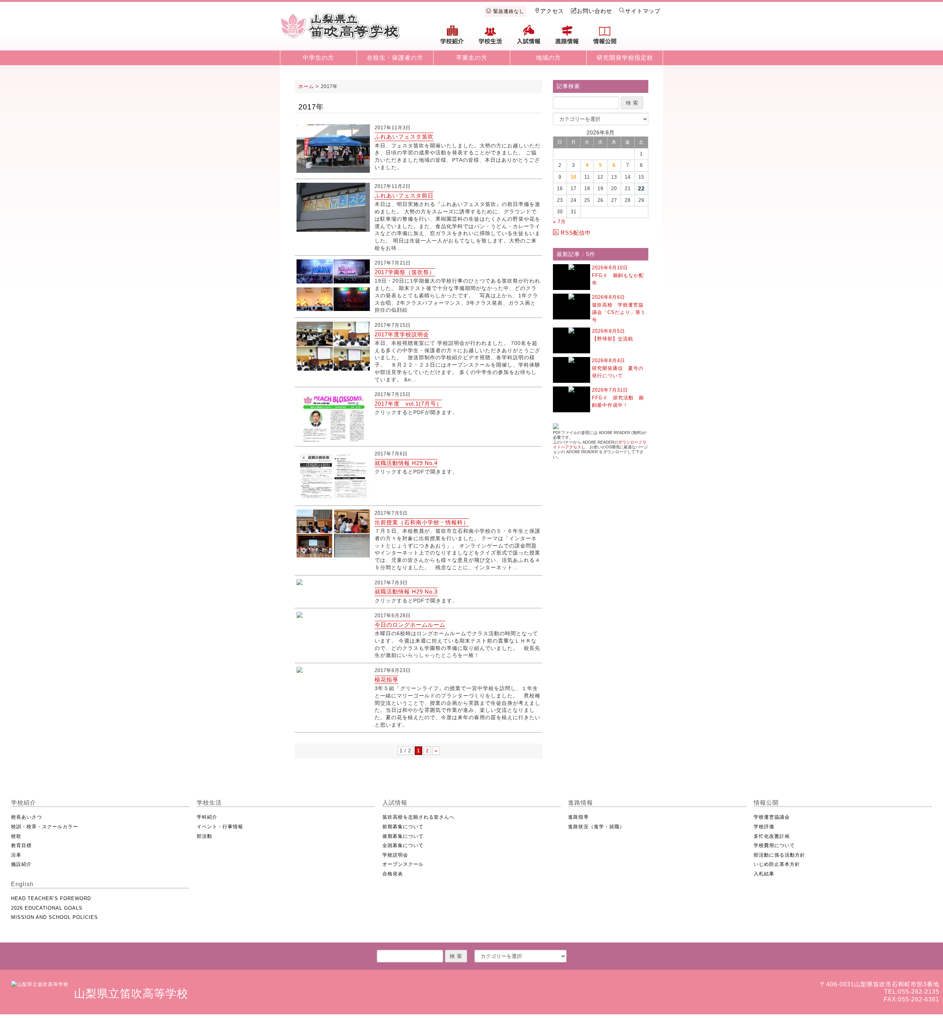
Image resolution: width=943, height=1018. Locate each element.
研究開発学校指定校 (625, 58)
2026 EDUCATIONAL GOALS (47, 908)
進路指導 (578, 817)
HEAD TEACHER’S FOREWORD (51, 898)
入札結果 (764, 874)
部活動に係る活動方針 (779, 855)
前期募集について (403, 826)
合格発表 (392, 874)
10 (573, 177)
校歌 (16, 836)
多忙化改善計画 (772, 836)
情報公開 (605, 37)
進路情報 (567, 37)
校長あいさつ (26, 817)
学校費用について (774, 845)
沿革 (16, 855)
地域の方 (548, 58)
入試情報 (528, 37)
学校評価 (764, 826)
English (643, 37)
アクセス (552, 11)
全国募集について (403, 845)
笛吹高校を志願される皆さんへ (418, 817)
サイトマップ (642, 11)
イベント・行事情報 (220, 826)
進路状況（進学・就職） (596, 826)
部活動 (204, 836)
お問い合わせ (594, 11)
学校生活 (491, 37)
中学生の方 (318, 58)
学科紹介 (207, 817)
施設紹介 (21, 864)
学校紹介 (452, 37)
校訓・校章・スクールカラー (44, 826)
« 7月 (559, 221)
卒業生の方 (471, 58)
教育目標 (21, 845)
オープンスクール (403, 864)
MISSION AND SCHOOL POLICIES (54, 917)
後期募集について (403, 836)
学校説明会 (395, 855)
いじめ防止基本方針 (777, 864)
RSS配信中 (576, 233)
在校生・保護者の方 (395, 58)
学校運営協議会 (772, 817)
